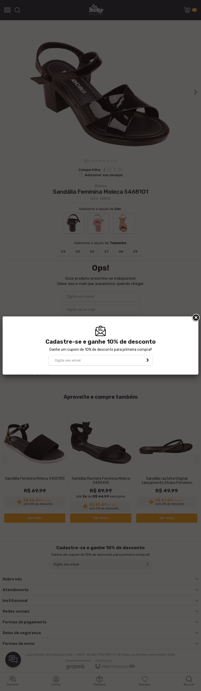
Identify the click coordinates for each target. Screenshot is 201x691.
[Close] (195, 317)
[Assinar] (147, 360)
